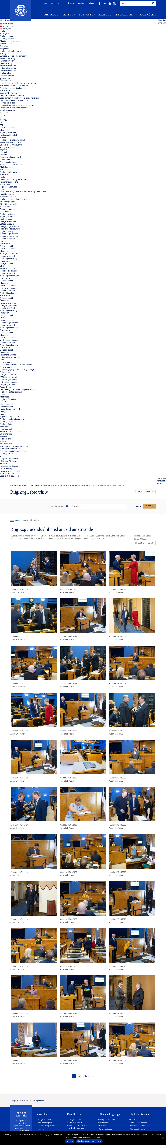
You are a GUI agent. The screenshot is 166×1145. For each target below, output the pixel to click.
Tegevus (68, 14)
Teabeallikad (5, 436)
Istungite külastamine (107, 1119)
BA (1, 117)
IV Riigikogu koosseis (9, 377)
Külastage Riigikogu (8, 461)
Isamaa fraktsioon (7, 103)
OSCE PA (4, 120)
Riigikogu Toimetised (9, 424)
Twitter (104, 3)
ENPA (2, 115)
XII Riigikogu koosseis (9, 253)
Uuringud (4, 411)
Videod (3, 401)
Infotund (3, 189)
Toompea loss (6, 443)
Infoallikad (124, 14)
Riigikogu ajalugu (7, 231)
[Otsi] (153, 3)
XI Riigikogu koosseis (9, 271)
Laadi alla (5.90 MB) (146, 543)
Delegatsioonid (6, 246)
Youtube (109, 3)
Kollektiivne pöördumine (10, 229)
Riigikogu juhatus (7, 36)
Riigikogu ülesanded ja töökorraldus (15, 199)
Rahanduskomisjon (8, 70)
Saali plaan (4, 46)
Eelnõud (3, 152)
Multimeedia (5, 397)
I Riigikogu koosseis (8, 384)
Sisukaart (91, 3)
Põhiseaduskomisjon (9, 68)
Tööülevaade (5, 169)
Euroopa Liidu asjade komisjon (13, 56)
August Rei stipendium (9, 416)
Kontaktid (80, 3)
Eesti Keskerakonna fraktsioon (13, 95)
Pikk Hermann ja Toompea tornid (14, 451)
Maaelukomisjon (7, 63)
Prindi (148, 492)
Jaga (140, 492)
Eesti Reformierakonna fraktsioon (14, 100)
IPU (1, 122)
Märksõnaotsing (7, 167)
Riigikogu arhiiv (6, 439)
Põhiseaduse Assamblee (10, 357)
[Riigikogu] (20, 10)
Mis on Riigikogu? (7, 201)
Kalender (3, 154)
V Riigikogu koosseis (8, 374)
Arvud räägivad (6, 43)
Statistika (4, 174)
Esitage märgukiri (7, 224)
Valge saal (4, 456)
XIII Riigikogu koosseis (9, 236)
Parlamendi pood (105, 1129)
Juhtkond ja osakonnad (138, 1123)
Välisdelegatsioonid (8, 110)
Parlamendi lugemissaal (10, 431)
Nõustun (69, 1141)
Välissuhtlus (5, 211)
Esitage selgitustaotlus (9, 226)
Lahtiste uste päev (7, 468)
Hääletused (4, 177)
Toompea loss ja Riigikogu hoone (14, 446)
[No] (162, 1138)
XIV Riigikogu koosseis (9, 233)
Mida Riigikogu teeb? (8, 204)
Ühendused (4, 130)
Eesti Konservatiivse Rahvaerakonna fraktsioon (19, 98)
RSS (114, 3)
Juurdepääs (69, 3)
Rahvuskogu (5, 372)
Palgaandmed (6, 48)
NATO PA (4, 112)
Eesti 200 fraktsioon (8, 93)
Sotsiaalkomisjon (7, 75)
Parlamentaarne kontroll (10, 182)
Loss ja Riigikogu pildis (9, 476)
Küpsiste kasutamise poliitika (89, 1141)
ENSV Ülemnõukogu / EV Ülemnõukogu (16, 364)
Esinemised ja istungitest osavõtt (14, 179)
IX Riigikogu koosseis (9, 305)
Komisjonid (4, 53)
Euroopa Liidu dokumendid (11, 164)
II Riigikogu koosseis (8, 382)
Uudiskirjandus (6, 434)
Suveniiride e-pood (8, 473)
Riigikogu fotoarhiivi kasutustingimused (28, 1100)
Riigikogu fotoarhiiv (8, 399)
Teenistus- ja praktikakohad (140, 1126)
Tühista (137, 506)
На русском (8, 26)
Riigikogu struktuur (8, 216)
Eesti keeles (52, 3)
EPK (1, 125)
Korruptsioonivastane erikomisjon (14, 85)
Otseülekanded (6, 404)
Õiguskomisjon (6, 80)
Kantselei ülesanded (8, 135)
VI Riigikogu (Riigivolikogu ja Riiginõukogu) (17, 369)
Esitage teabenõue (8, 221)
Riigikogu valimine (7, 214)
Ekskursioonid (6, 463)
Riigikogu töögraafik (8, 172)
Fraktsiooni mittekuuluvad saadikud (15, 107)
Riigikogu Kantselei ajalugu (11, 392)
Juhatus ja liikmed (7, 238)
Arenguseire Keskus (8, 147)
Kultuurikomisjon (7, 61)
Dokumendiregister (8, 162)
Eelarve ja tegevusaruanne (11, 145)
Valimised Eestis (74, 1123)
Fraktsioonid (5, 90)
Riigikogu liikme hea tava (10, 51)
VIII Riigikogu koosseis (9, 322)
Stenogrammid (6, 159)
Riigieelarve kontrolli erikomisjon (13, 88)
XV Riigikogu (5, 33)
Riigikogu (51, 14)
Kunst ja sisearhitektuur (10, 448)
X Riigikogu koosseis (8, 288)
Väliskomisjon (6, 78)
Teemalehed (5, 426)
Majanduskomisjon (8, 65)
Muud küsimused (7, 194)
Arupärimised (5, 184)
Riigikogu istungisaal (8, 453)
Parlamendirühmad (8, 127)
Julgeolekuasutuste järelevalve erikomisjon (18, 83)
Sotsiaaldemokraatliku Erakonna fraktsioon (18, 105)
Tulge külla (146, 14)
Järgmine (89, 1076)
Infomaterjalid (6, 429)
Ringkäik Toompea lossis (10, 458)
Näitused (102, 1126)
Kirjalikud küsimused (8, 187)
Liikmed (3, 359)
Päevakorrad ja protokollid (11, 157)
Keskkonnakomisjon (8, 58)
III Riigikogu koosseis (9, 379)
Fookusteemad (6, 406)
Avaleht (13, 485)
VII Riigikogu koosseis (9, 340)
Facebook (100, 3)
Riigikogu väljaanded (8, 421)
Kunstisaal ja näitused (9, 466)
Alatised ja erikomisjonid (10, 258)
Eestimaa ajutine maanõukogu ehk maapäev (18, 389)
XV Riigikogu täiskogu (80, 485)
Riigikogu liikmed (7, 38)
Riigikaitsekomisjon (8, 73)
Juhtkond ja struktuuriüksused (12, 140)
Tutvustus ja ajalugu (95, 14)
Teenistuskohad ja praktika (11, 142)
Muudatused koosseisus (10, 41)
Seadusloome (6, 206)
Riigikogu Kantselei (8, 132)
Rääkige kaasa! (6, 219)
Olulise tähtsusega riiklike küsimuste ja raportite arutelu (23, 191)
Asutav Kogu (5, 387)
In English (7, 28)
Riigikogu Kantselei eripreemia (12, 419)
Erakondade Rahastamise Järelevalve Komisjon (77, 1127)
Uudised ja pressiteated (10, 409)
